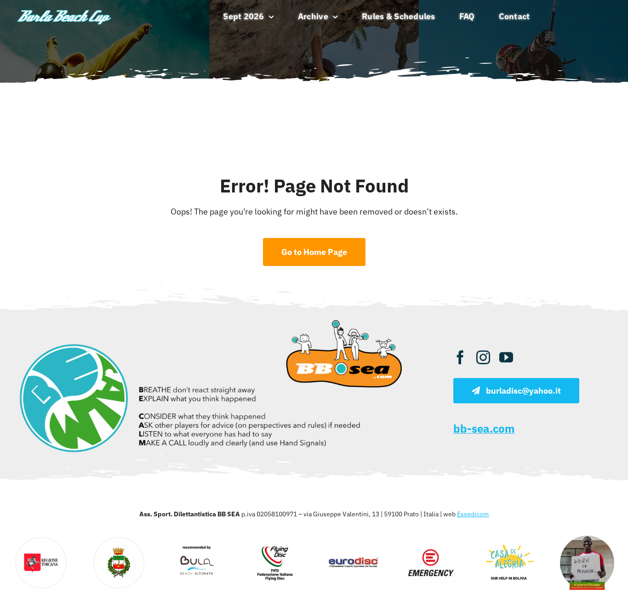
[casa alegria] (509, 539)
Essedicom (473, 514)
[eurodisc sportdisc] (353, 539)
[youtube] (506, 357)
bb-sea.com (483, 428)
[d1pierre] (587, 539)
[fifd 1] (275, 539)
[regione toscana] (41, 539)
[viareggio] (119, 539)
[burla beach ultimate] (64, 10)
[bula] (197, 539)
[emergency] (431, 539)
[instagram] (483, 357)
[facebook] (460, 357)
